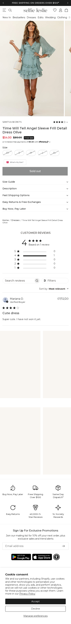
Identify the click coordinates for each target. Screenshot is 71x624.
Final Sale (29, 138)
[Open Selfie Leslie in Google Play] (21, 557)
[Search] (10, 10)
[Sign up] (63, 546)
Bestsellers (19, 17)
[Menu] (4, 10)
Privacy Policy (27, 593)
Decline (35, 608)
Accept (35, 601)
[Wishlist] (55, 10)
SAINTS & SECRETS (11, 122)
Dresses (31, 17)
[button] (56, 557)
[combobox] (54, 288)
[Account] (61, 10)
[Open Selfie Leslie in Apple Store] (42, 557)
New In (6, 17)
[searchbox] (18, 280)
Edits (40, 17)
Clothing (62, 17)
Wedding (50, 17)
